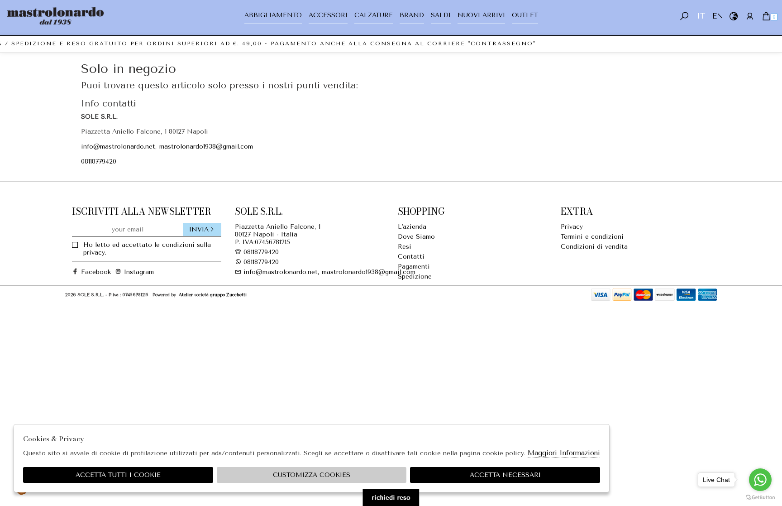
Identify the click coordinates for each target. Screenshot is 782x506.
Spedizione (415, 276)
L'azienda (412, 227)
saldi (441, 15)
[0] (766, 16)
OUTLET (525, 15)
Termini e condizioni (592, 237)
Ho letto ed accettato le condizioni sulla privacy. (147, 248)
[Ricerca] (684, 16)
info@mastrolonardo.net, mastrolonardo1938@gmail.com (167, 146)
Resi (404, 247)
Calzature (373, 15)
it (701, 16)
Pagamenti (414, 266)
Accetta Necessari (505, 475)
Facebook (92, 272)
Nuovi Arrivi (481, 15)
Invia (199, 229)
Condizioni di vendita (594, 247)
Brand (412, 15)
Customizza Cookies (311, 475)
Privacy (572, 227)
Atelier (186, 294)
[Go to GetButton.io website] (760, 497)
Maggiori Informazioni (564, 453)
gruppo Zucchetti (228, 294)
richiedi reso (391, 497)
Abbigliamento (273, 15)
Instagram (135, 272)
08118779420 (98, 161)
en (717, 16)
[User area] (749, 16)
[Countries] (733, 16)
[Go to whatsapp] (760, 479)
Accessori (328, 15)
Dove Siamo (416, 237)
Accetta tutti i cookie (118, 475)
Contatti (411, 256)
